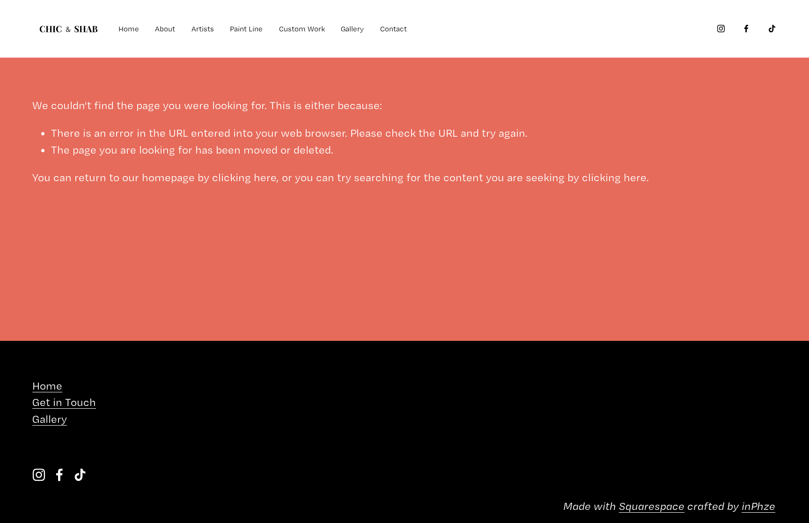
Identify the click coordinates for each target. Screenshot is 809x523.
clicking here (244, 177)
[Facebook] (746, 28)
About (165, 28)
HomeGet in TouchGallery (64, 402)
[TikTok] (772, 28)
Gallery (352, 28)
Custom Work (302, 28)
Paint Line (246, 28)
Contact (393, 28)
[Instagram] (721, 28)
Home (128, 28)
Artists (202, 28)
